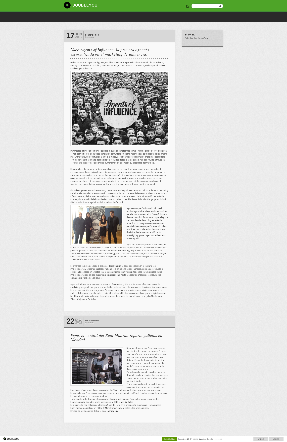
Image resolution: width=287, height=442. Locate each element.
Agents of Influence (154, 235)
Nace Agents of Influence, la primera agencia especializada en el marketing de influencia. (109, 52)
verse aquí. (113, 411)
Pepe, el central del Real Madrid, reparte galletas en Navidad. (116, 337)
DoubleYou (89, 37)
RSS (187, 6)
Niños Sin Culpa (126, 402)
